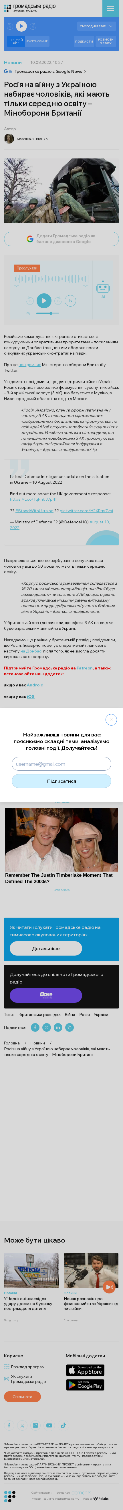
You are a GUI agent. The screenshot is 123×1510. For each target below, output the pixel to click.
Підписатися (61, 781)
